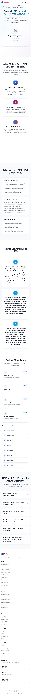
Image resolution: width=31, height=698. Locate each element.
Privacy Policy (4, 648)
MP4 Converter (4, 582)
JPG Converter (4, 577)
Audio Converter (5, 569)
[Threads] (17, 691)
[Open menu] (28, 2)
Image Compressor (5, 572)
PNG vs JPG (4, 616)
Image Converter (5, 564)
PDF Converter (4, 638)
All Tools (3, 591)
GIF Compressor (5, 597)
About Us (3, 645)
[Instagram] (14, 691)
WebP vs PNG (4, 619)
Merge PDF (4, 631)
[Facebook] (12, 691)
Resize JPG (4, 610)
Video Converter (5, 567)
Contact (3, 653)
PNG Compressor (5, 604)
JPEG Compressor (5, 602)
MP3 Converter (4, 585)
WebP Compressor (5, 599)
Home (2, 6)
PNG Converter (4, 580)
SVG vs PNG (4, 624)
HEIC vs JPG (4, 621)
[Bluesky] (21, 691)
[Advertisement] (15, 53)
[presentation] (15, 35)
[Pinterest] (19, 691)
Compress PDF (4, 636)
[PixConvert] (5, 2)
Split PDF (3, 633)
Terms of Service (5, 650)
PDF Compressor (5, 574)
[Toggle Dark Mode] (26, 2)
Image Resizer (4, 607)
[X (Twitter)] (10, 691)
